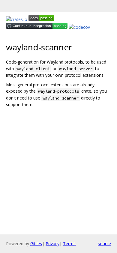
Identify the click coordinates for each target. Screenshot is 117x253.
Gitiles (36, 243)
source (104, 243)
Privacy (52, 243)
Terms (69, 243)
